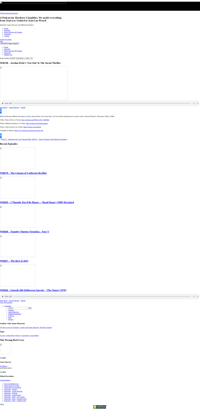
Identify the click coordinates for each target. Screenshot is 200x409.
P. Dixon (11, 316)
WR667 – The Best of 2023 (14, 261)
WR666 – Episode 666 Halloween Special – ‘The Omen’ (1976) (33, 290)
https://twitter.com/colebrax (32, 127)
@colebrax (3, 366)
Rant (9, 318)
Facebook (8, 39)
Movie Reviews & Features (13, 51)
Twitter (2, 39)
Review (10, 319)
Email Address (5, 58)
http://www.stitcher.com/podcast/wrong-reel (29, 130)
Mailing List (8, 55)
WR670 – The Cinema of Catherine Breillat (23, 173)
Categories (7, 306)
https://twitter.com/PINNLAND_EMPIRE (35, 120)
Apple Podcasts (14, 107)
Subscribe (7, 53)
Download (3, 107)
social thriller (34, 335)
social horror (25, 335)
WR (1, 41)
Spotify (23, 107)
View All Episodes (6, 302)
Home (6, 47)
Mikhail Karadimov (14, 314)
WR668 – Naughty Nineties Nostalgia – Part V (24, 231)
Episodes (7, 49)
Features (11, 310)
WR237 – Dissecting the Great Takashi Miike (16, 139)
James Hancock (13, 312)
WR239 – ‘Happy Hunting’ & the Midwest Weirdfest (49, 139)
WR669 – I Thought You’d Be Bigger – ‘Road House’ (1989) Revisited (37, 202)
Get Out (2, 335)
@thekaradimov (5, 380)
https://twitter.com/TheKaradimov (37, 123)
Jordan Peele (10, 335)
